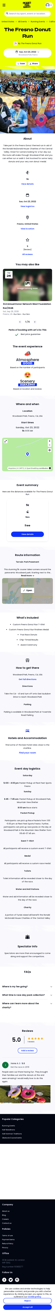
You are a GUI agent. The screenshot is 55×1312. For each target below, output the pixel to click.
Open (29, 590)
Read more (26, 575)
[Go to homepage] (27, 5)
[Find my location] (50, 450)
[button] (27, 454)
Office (5, 1253)
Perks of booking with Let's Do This (27, 329)
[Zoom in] (50, 441)
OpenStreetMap (32, 468)
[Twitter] (12, 1282)
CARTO (21, 468)
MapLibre (12, 468)
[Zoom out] (50, 445)
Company (7, 1204)
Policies (6, 1228)
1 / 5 (27, 321)
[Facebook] (5, 1282)
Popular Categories (13, 1119)
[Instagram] (18, 1282)
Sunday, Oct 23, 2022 (27, 427)
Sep (8, 273)
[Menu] (10, 5)
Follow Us (7, 1272)
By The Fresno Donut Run (30, 43)
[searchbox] (27, 14)
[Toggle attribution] (50, 468)
